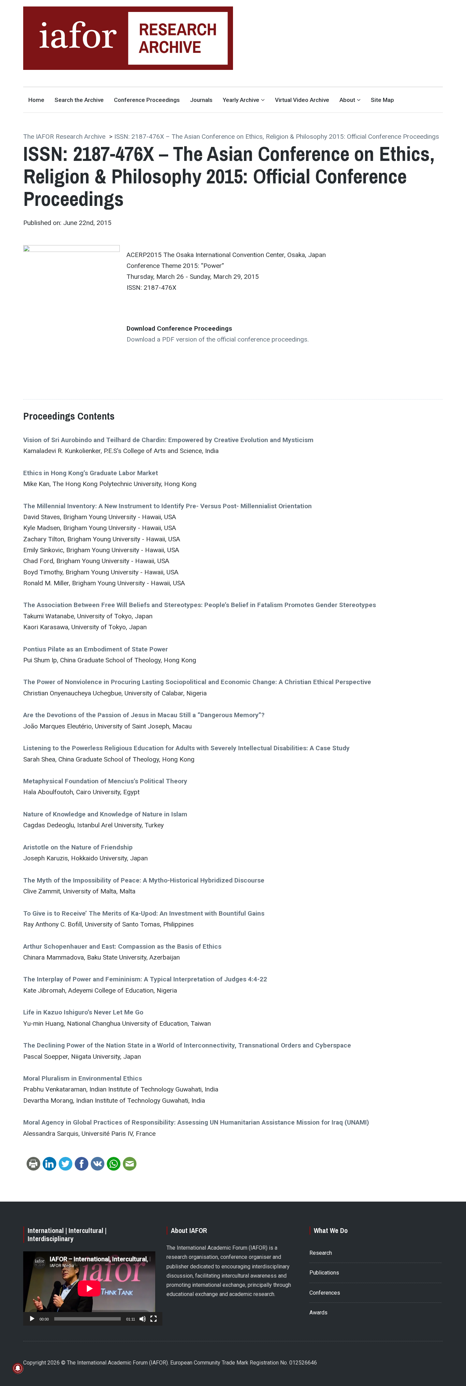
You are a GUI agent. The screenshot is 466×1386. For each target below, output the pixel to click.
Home (36, 99)
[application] (89, 1288)
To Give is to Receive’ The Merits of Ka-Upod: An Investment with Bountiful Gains (143, 913)
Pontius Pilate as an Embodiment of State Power (95, 649)
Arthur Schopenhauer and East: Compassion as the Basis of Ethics (122, 946)
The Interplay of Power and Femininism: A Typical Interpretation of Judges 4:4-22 (145, 979)
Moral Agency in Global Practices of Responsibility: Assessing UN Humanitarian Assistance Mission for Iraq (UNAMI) (196, 1122)
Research (320, 1253)
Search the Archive (79, 99)
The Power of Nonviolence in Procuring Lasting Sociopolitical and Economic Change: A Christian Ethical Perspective (197, 682)
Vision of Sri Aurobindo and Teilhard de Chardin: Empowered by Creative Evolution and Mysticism (168, 440)
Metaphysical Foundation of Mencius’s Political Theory (105, 781)
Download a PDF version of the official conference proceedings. (218, 339)
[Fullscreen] (153, 1318)
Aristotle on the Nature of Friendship (78, 847)
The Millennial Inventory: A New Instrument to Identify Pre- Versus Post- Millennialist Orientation (167, 506)
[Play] (32, 1318)
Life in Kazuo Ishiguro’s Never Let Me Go (83, 1012)
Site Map (382, 99)
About (347, 99)
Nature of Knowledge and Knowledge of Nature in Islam (105, 814)
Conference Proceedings (147, 99)
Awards (318, 1312)
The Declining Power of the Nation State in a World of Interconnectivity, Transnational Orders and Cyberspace (187, 1045)
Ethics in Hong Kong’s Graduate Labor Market (90, 473)
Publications (324, 1272)
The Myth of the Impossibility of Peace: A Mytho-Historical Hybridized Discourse (143, 880)
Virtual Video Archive (302, 99)
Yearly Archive (241, 99)
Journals (201, 99)
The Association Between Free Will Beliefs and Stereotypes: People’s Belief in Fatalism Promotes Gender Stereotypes (199, 605)
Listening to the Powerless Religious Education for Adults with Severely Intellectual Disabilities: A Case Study (186, 748)
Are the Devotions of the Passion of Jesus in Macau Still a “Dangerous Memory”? (143, 715)
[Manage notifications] (17, 1368)
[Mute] (142, 1318)
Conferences (324, 1293)
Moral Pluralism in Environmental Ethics (82, 1078)
